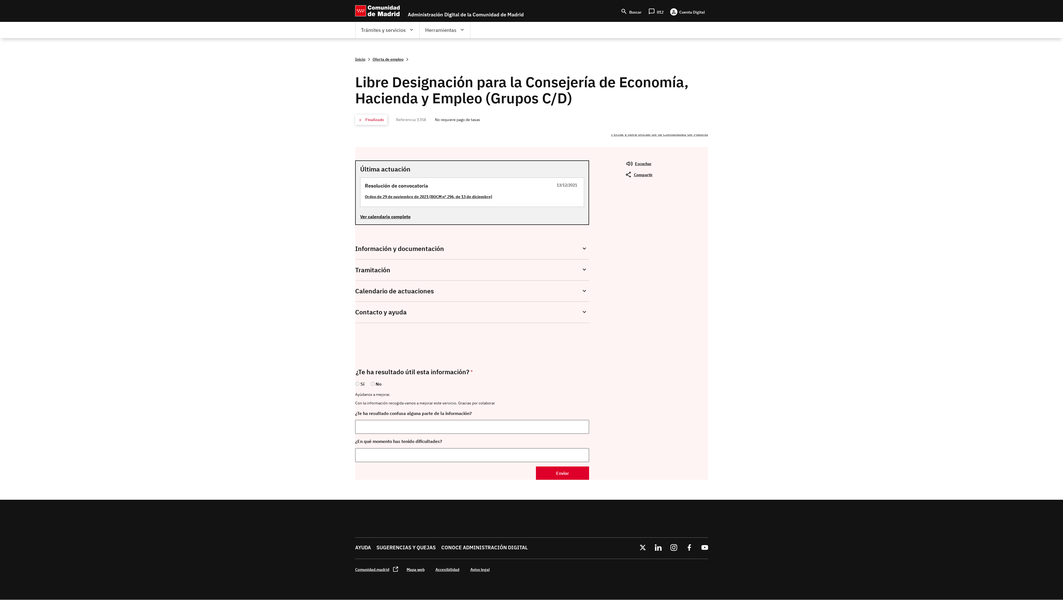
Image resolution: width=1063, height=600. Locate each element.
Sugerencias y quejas (406, 547)
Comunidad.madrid (372, 569)
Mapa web (416, 569)
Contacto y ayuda (381, 312)
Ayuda (363, 547)
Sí (362, 384)
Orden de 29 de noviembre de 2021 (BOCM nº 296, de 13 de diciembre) (428, 196)
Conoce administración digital (484, 547)
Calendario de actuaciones (394, 291)
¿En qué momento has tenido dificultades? (398, 441)
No (378, 384)
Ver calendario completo (385, 216)
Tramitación (372, 270)
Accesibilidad (447, 569)
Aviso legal (480, 569)
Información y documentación (399, 248)
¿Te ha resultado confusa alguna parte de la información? (413, 413)
